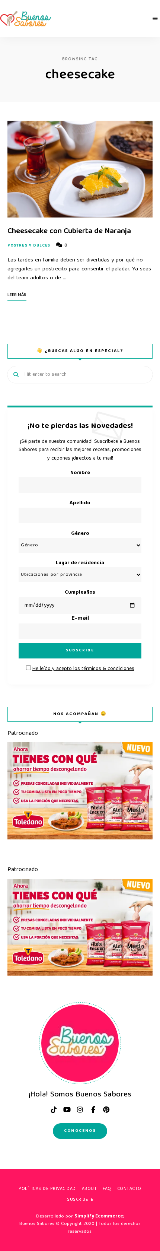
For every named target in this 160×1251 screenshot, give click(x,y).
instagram (80, 1109)
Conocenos (80, 1130)
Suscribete (80, 1200)
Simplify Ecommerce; (99, 1216)
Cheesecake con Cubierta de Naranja (69, 231)
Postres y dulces (29, 245)
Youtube (67, 1109)
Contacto (129, 1189)
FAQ (107, 1189)
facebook (93, 1109)
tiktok (54, 1109)
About (89, 1189)
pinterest (106, 1109)
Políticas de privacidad (47, 1189)
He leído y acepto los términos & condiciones (83, 668)
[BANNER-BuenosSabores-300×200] (80, 838)
